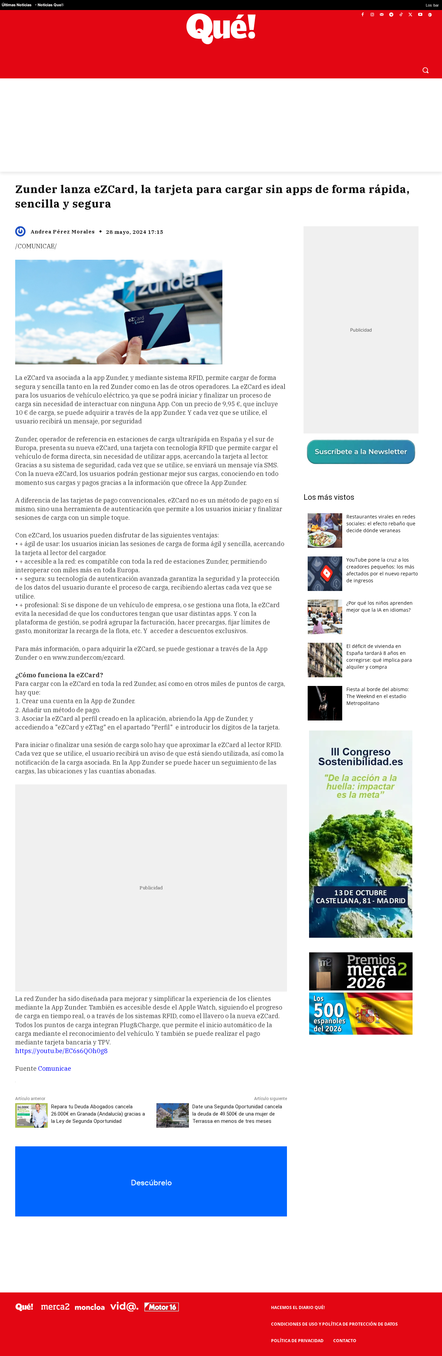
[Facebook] (363, 15)
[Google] (430, 15)
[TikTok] (401, 15)
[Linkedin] (151, 1232)
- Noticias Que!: (49, 4)
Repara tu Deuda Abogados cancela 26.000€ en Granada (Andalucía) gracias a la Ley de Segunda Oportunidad (98, 1114)
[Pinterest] (103, 1232)
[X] (411, 15)
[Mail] (382, 15)
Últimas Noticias (16, 4)
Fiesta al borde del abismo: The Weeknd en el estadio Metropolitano (377, 696)
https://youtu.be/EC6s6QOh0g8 (61, 1051)
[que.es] (221, 28)
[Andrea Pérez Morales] (22, 231)
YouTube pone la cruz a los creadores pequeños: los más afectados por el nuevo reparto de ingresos (382, 570)
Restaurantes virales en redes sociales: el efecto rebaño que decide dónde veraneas (380, 523)
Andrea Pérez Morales (63, 231)
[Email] (167, 1232)
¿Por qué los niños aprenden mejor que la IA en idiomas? (379, 606)
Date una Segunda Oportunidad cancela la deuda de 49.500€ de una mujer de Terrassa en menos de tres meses (237, 1114)
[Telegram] (391, 15)
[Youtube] (420, 15)
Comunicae (54, 1068)
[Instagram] (372, 15)
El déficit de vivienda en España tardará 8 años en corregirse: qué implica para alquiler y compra (379, 656)
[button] (425, 70)
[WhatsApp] (119, 1232)
